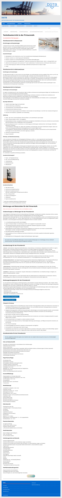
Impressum (34, 482)
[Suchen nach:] (53, 28)
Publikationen (27, 23)
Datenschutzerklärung (36, 484)
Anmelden (5, 485)
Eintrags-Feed (5, 487)
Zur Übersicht (31, 476)
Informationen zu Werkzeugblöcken (11, 296)
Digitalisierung (29, 25)
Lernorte (35, 25)
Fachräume (12, 25)
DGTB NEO (19, 23)
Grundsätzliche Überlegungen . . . (11, 38)
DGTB (3, 23)
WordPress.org (5, 491)
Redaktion (26, 209)
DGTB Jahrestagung (11, 23)
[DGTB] (31, 14)
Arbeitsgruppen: (5, 25)
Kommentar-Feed (6, 489)
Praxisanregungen (20, 25)
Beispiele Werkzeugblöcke (10, 299)
